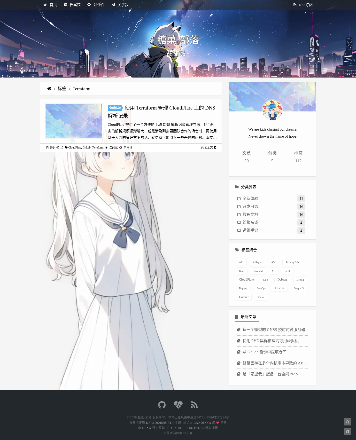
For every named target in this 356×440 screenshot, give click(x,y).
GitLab (87, 147)
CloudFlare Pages (187, 428)
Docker (243, 297)
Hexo (146, 428)
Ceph (288, 270)
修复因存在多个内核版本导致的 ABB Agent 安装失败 (275, 363)
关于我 (123, 5)
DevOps (261, 288)
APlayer (257, 262)
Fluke (261, 297)
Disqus (279, 288)
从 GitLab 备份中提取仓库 (264, 352)
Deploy (243, 288)
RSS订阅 (305, 5)
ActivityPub (292, 262)
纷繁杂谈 (250, 222)
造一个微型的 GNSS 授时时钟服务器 (273, 330)
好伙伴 (99, 5)
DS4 (265, 279)
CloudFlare (74, 147)
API (241, 262)
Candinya (202, 422)
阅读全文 (207, 147)
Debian (282, 279)
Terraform (81, 88)
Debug (300, 279)
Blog (241, 270)
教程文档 (250, 214)
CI (273, 271)
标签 (63, 88)
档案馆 (75, 5)
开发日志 (250, 206)
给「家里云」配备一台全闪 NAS (270, 374)
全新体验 (115, 108)
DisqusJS (299, 288)
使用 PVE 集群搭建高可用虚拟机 (270, 341)
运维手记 (250, 230)
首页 (53, 5)
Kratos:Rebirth (160, 422)
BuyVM (258, 270)
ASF (273, 262)
